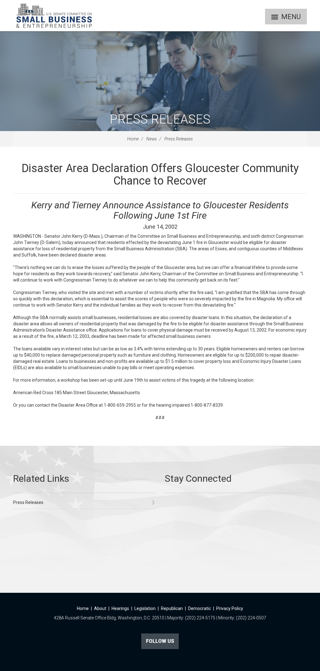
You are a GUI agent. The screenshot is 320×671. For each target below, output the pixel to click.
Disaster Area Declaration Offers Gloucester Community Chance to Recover (160, 174)
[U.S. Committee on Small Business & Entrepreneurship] (54, 15)
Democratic (199, 608)
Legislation (145, 608)
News (151, 138)
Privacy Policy (229, 608)
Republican (172, 608)
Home (133, 138)
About (100, 608)
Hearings (120, 608)
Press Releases (160, 119)
